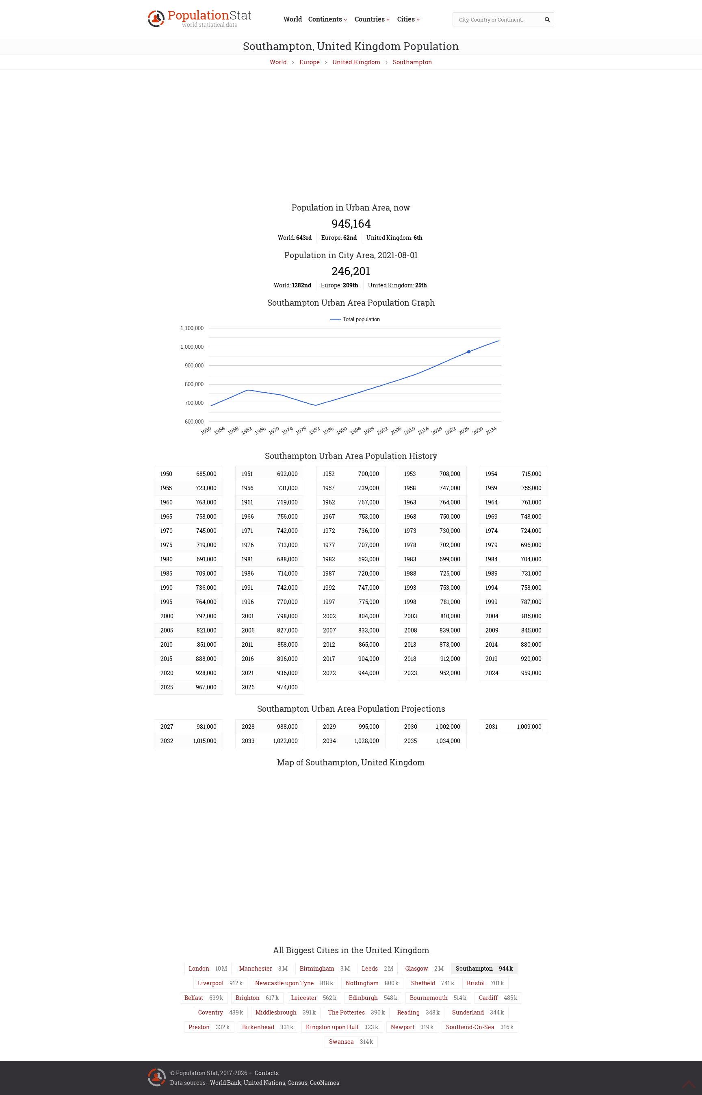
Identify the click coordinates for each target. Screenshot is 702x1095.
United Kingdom (356, 62)
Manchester (255, 968)
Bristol (476, 983)
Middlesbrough (276, 1012)
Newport (402, 1027)
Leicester (304, 998)
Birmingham (317, 968)
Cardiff (488, 998)
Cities (406, 19)
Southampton (412, 62)
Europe (309, 62)
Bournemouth (429, 998)
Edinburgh (363, 998)
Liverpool (210, 983)
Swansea (341, 1041)
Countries (370, 19)
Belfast (193, 998)
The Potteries (346, 1012)
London (199, 968)
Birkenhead (258, 1027)
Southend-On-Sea (470, 1027)
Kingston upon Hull (332, 1027)
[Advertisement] (351, 136)
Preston (199, 1027)
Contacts (267, 1073)
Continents (325, 19)
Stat (210, 19)
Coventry (210, 1012)
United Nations (264, 1082)
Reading (408, 1012)
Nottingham (362, 983)
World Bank (225, 1082)
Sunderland (468, 1012)
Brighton (248, 998)
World (293, 19)
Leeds (370, 968)
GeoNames (324, 1082)
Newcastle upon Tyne (284, 983)
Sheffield (423, 983)
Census (298, 1082)
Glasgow (416, 968)
